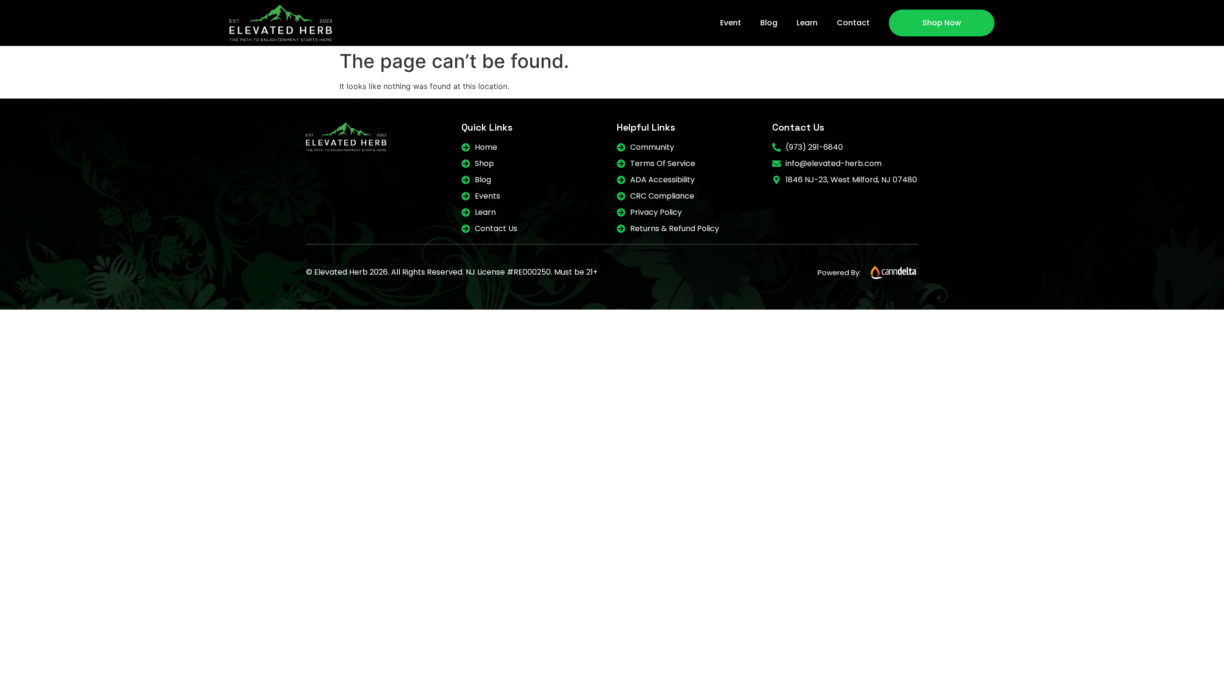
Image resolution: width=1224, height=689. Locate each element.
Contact (853, 22)
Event (730, 22)
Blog (768, 22)
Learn (807, 22)
